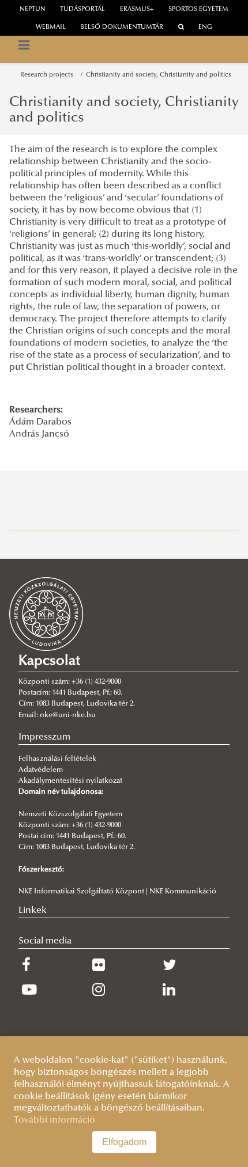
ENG (205, 27)
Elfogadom (124, 1142)
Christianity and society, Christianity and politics (158, 75)
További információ (54, 1120)
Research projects (48, 75)
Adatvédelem (40, 770)
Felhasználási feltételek (57, 759)
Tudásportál (82, 9)
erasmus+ (137, 9)
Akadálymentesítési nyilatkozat (70, 781)
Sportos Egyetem (198, 9)
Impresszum (44, 737)
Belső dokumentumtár (121, 27)
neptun (33, 9)
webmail (51, 27)
